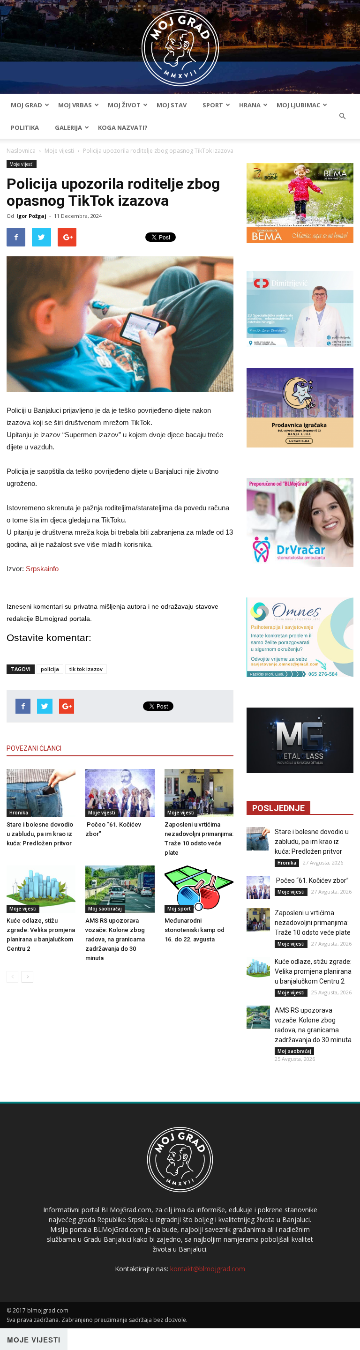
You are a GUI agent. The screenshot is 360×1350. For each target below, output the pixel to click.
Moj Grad (26, 105)
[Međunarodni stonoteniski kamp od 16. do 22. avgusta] (199, 889)
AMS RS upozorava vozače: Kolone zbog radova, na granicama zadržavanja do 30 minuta (115, 939)
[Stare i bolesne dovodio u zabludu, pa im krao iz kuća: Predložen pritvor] (41, 792)
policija (50, 668)
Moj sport (179, 908)
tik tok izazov (86, 668)
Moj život (124, 105)
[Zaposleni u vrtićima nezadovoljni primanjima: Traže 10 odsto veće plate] (199, 792)
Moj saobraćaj (105, 908)
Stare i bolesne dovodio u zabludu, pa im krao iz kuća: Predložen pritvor (40, 834)
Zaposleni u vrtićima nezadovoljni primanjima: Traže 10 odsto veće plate (313, 922)
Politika (25, 127)
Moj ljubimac (298, 105)
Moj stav (172, 105)
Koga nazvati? (123, 127)
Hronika (18, 812)
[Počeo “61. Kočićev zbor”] (119, 792)
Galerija (68, 127)
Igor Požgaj (31, 215)
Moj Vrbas (75, 105)
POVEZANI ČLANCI (34, 748)
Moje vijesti (59, 151)
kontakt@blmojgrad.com (207, 1268)
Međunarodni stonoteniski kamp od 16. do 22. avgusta (195, 930)
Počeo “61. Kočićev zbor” (312, 880)
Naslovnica (21, 151)
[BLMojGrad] (180, 43)
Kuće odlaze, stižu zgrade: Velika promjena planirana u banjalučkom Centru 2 (313, 971)
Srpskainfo (42, 569)
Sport (212, 105)
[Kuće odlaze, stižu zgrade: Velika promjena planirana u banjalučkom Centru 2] (41, 889)
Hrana (250, 105)
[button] (342, 116)
